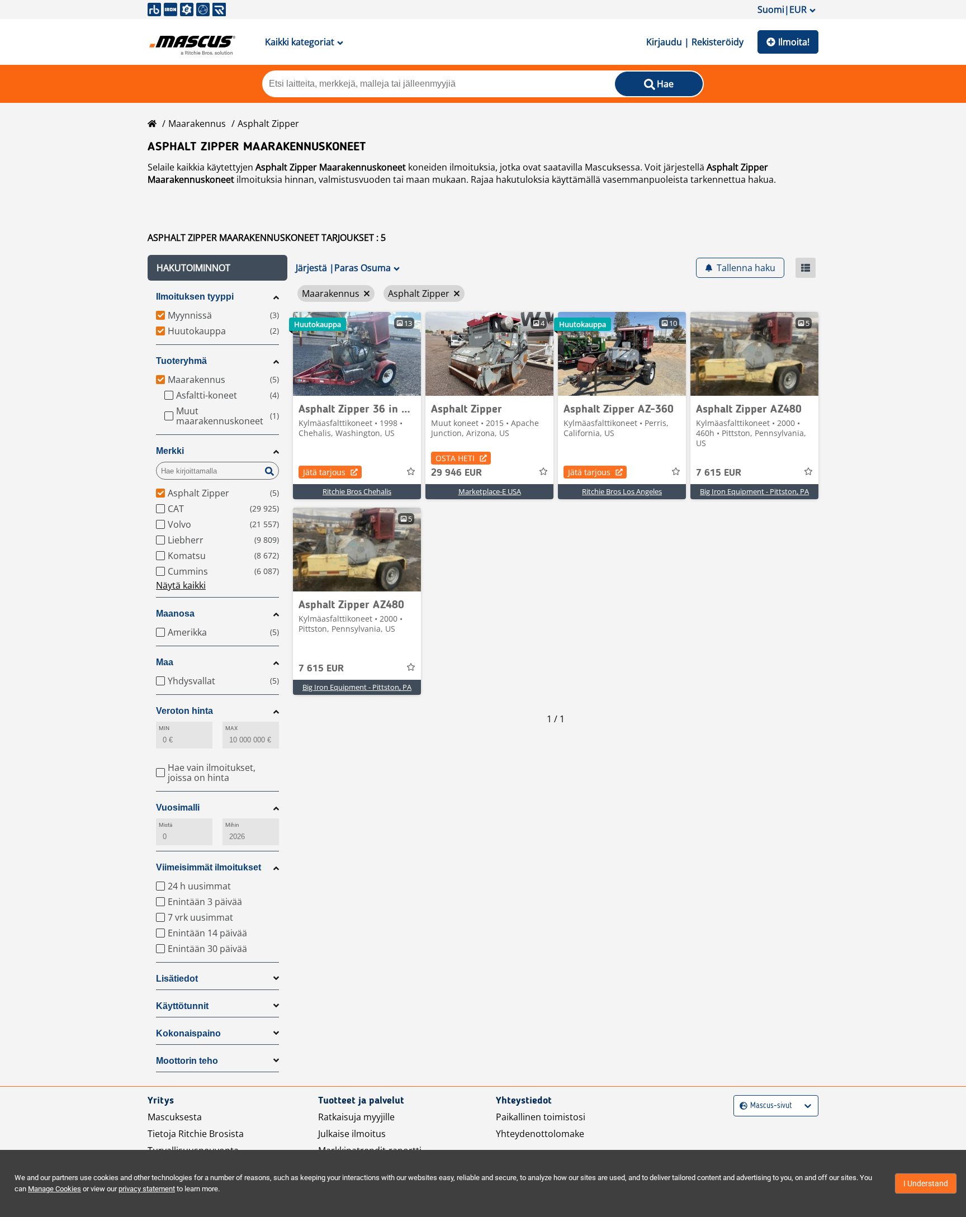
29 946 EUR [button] (456, 473)
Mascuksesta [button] (175, 1117)
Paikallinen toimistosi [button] (540, 1117)
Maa (164, 662)
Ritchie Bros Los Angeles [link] (622, 491)
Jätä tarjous (324, 472)
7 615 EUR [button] (718, 473)
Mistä (165, 825)
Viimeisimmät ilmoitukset (208, 867)
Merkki (170, 451)
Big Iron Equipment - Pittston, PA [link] (754, 491)
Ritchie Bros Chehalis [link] (357, 491)
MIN (164, 728)
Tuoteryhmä (181, 361)
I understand (925, 1183)
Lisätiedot (177, 978)
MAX (231, 728)
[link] (357, 354)
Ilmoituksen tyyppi (195, 296)
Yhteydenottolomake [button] (540, 1134)
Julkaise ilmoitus (352, 1134)
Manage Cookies (54, 1189)
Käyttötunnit (182, 1006)
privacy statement (147, 1189)
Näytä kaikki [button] (181, 585)
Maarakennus (197, 123)
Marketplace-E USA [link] (489, 491)
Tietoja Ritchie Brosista (196, 1134)
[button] (217, 268)
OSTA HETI (455, 458)
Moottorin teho (187, 1061)
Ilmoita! (793, 42)
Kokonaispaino (188, 1033)
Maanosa (175, 613)
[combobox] (741, 1106)
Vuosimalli (178, 807)
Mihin (232, 825)
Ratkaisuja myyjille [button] (356, 1117)
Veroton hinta (184, 711)
